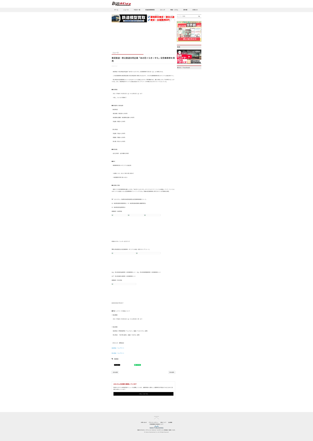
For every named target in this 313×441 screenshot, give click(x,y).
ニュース (126, 10)
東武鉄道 (116, 359)
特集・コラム (174, 10)
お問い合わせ (144, 422)
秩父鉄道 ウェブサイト (118, 353)
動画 (178, 47)
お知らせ (195, 10)
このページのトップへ (156, 417)
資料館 (185, 10)
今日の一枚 (137, 10)
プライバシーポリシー (153, 422)
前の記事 (115, 372)
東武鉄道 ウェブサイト (118, 348)
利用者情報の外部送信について (156, 424)
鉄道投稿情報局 (150, 10)
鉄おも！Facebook (183, 67)
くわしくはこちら (143, 394)
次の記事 (171, 372)
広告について (163, 422)
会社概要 (170, 422)
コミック (162, 10)
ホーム (116, 10)
